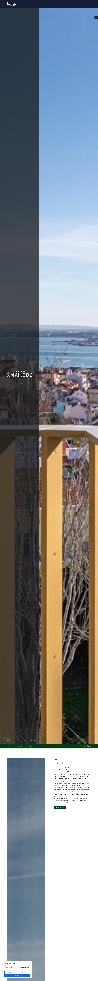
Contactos (70, 4)
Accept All (17, 975)
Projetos (61, 4)
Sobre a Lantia (52, 4)
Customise (10, 972)
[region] (17, 969)
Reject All (24, 972)
